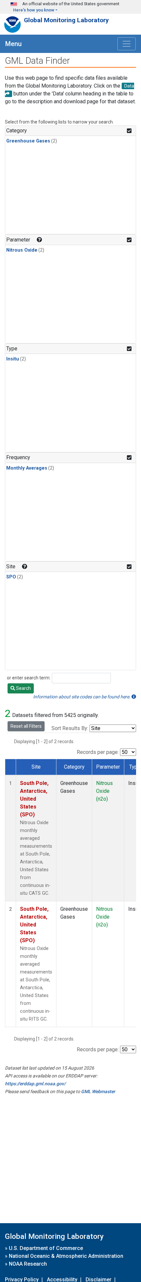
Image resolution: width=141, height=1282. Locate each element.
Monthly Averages (26, 468)
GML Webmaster (98, 1091)
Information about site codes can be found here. (82, 696)
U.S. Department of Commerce (46, 1248)
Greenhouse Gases (28, 141)
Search (23, 688)
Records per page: (98, 752)
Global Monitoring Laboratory (66, 20)
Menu (13, 44)
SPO (11, 577)
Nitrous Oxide (21, 250)
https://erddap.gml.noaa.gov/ (35, 1083)
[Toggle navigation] (126, 43)
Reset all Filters (26, 726)
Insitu (12, 359)
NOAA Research (28, 1264)
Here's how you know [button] (33, 10)
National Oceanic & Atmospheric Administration (66, 1256)
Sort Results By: (69, 728)
